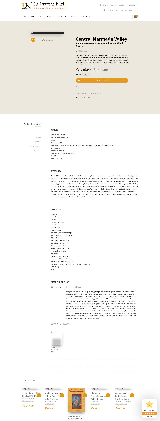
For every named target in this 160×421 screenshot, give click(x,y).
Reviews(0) (38, 148)
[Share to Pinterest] (82, 94)
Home (24, 17)
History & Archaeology (92, 90)
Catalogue (62, 17)
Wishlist (104, 5)
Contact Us (87, 17)
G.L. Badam (82, 48)
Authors (49, 17)
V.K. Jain (95, 399)
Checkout (133, 5)
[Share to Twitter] (84, 94)
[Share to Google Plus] (89, 94)
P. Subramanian (29, 399)
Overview (38, 135)
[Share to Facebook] (86, 94)
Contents (38, 139)
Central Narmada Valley (56, 346)
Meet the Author (35, 143)
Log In (113, 5)
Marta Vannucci (52, 401)
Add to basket (103, 77)
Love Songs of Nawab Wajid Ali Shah (75, 416)
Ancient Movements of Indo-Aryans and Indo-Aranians (52, 394)
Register (122, 5)
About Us (35, 17)
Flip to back (49, 40)
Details (38, 130)
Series (74, 17)
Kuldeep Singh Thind (124, 399)
